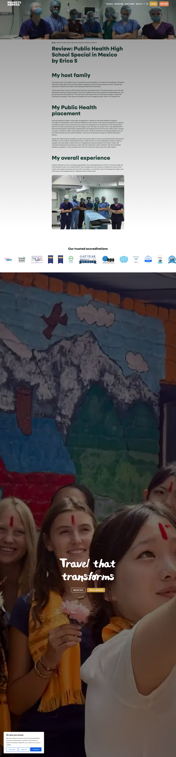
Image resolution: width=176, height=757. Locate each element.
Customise (12, 749)
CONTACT (153, 4)
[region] (24, 742)
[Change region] (147, 4)
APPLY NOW (164, 4)
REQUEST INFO (78, 590)
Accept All (36, 749)
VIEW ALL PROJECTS (96, 590)
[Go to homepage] (14, 3)
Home (54, 42)
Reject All (24, 749)
